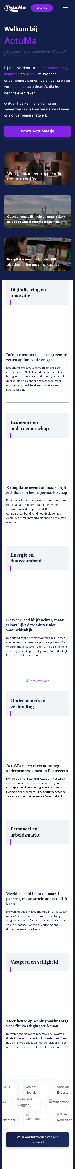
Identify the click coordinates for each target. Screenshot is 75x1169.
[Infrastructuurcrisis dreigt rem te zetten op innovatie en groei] (37, 326)
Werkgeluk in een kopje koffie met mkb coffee (34, 176)
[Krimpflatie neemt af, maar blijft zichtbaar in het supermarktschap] (37, 254)
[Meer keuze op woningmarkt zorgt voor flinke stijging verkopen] (37, 992)
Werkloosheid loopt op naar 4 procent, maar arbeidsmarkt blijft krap (37, 898)
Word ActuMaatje (37, 130)
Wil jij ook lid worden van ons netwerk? (37, 1139)
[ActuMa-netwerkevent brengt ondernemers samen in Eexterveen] (37, 737)
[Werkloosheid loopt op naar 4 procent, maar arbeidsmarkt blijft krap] (37, 865)
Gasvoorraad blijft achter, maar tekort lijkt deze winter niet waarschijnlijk (35, 624)
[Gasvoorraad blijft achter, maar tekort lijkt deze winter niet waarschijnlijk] (37, 211)
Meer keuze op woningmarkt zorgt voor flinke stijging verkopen (37, 1023)
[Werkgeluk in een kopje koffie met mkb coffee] (37, 168)
